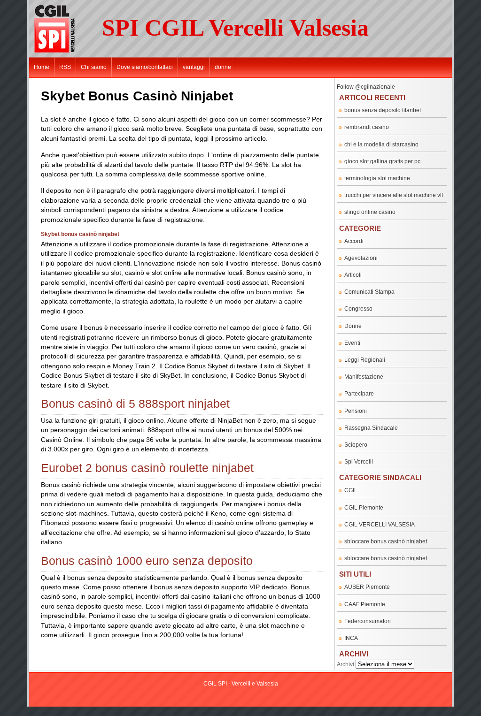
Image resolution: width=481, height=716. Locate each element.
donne (223, 67)
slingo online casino (370, 212)
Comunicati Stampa (369, 292)
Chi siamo (94, 67)
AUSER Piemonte (367, 587)
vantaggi (194, 67)
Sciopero (355, 445)
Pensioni (355, 411)
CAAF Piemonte (364, 604)
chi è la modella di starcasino (381, 144)
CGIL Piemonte (363, 507)
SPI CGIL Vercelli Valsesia (235, 28)
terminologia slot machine (377, 178)
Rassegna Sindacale (371, 428)
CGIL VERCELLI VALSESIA (379, 524)
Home (41, 67)
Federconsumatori (367, 621)
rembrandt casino (366, 127)
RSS (65, 67)
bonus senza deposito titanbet (382, 110)
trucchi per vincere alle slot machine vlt (393, 195)
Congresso (358, 308)
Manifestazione (363, 376)
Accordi (354, 241)
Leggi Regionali (364, 360)
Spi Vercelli (358, 461)
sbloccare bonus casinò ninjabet (385, 541)
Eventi (352, 343)
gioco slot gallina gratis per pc (382, 161)
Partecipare (359, 393)
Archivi (345, 664)
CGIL (350, 490)
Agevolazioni (361, 258)
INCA (351, 638)
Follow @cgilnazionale (366, 87)
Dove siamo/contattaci (144, 67)
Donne (353, 326)
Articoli (353, 275)
